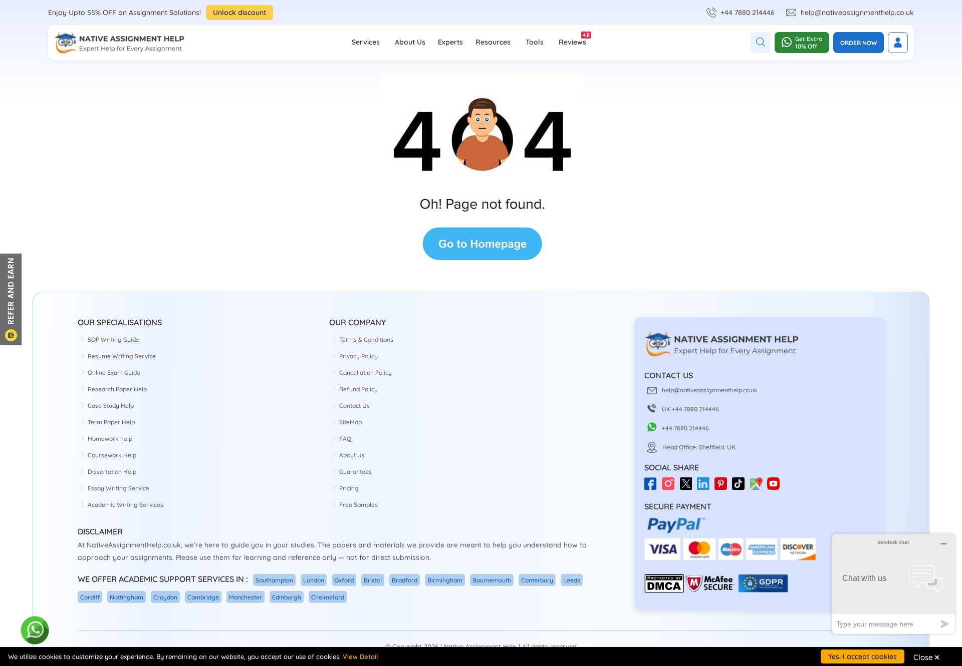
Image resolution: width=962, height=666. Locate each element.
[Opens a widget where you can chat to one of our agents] (893, 583)
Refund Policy (358, 389)
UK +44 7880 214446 (690, 409)
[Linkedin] (705, 487)
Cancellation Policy (365, 372)
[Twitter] (688, 487)
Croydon (165, 597)
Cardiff (90, 597)
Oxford (344, 580)
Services (366, 42)
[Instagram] (670, 487)
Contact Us (354, 405)
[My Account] (898, 42)
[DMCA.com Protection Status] (664, 590)
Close (926, 657)
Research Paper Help (117, 389)
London (313, 580)
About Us (410, 42)
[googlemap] (758, 487)
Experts (450, 42)
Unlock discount (239, 12)
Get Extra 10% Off (808, 42)
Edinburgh (286, 597)
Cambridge (203, 597)
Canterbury (537, 580)
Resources (493, 42)
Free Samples (358, 504)
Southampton (274, 580)
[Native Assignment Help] (119, 43)
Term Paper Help (111, 422)
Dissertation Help (112, 471)
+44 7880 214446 (747, 12)
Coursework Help (112, 455)
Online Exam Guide (114, 372)
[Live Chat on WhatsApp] (35, 630)
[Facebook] (653, 487)
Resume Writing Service (122, 356)
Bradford (404, 580)
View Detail (360, 656)
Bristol (373, 580)
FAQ (345, 438)
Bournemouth (491, 580)
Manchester (245, 597)
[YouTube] (776, 487)
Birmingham (444, 580)
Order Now (858, 43)
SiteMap (350, 422)
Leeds (571, 580)
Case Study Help (111, 405)
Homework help (110, 438)
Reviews (572, 39)
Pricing (349, 488)
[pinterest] (723, 487)
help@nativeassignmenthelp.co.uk (857, 12)
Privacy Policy (358, 356)
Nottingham (126, 597)
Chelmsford (327, 597)
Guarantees (355, 471)
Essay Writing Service (118, 488)
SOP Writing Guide (113, 339)
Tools (535, 42)
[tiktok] (741, 487)
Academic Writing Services (125, 504)
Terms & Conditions (366, 339)
